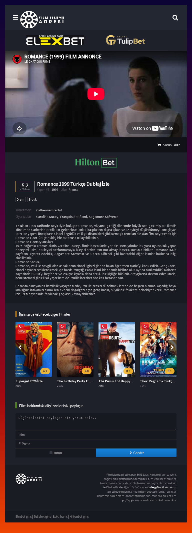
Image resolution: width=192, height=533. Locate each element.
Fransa (73, 189)
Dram (20, 199)
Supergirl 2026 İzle (29, 381)
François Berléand (73, 216)
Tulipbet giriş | (43, 516)
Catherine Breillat (49, 210)
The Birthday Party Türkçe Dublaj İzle (84, 381)
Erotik (33, 199)
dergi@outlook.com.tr (163, 487)
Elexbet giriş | (25, 516)
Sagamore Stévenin (103, 216)
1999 (55, 189)
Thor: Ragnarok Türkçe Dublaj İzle (165, 381)
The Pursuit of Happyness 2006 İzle (124, 381)
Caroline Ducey (47, 216)
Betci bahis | (61, 516)
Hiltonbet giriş (79, 516)
